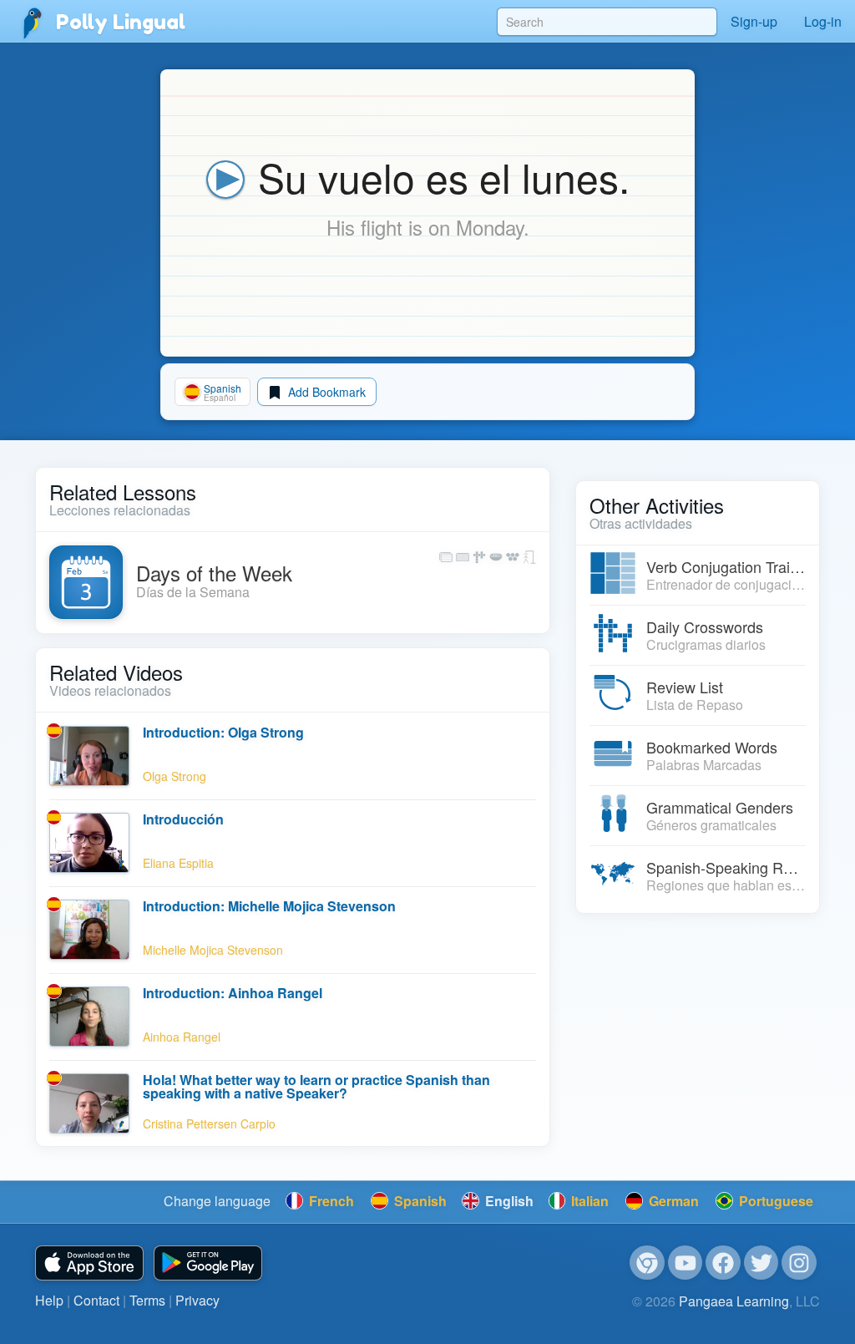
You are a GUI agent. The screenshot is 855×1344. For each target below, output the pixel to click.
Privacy (197, 1300)
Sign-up (754, 21)
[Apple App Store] (89, 1263)
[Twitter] (761, 1263)
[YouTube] (685, 1263)
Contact (96, 1300)
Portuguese (774, 1200)
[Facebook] (723, 1263)
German (672, 1200)
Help (49, 1300)
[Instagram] (799, 1263)
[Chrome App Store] (647, 1263)
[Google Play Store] (208, 1263)
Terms (147, 1300)
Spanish (419, 1200)
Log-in (823, 21)
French (330, 1200)
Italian (588, 1200)
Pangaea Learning (734, 1301)
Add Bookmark (325, 391)
